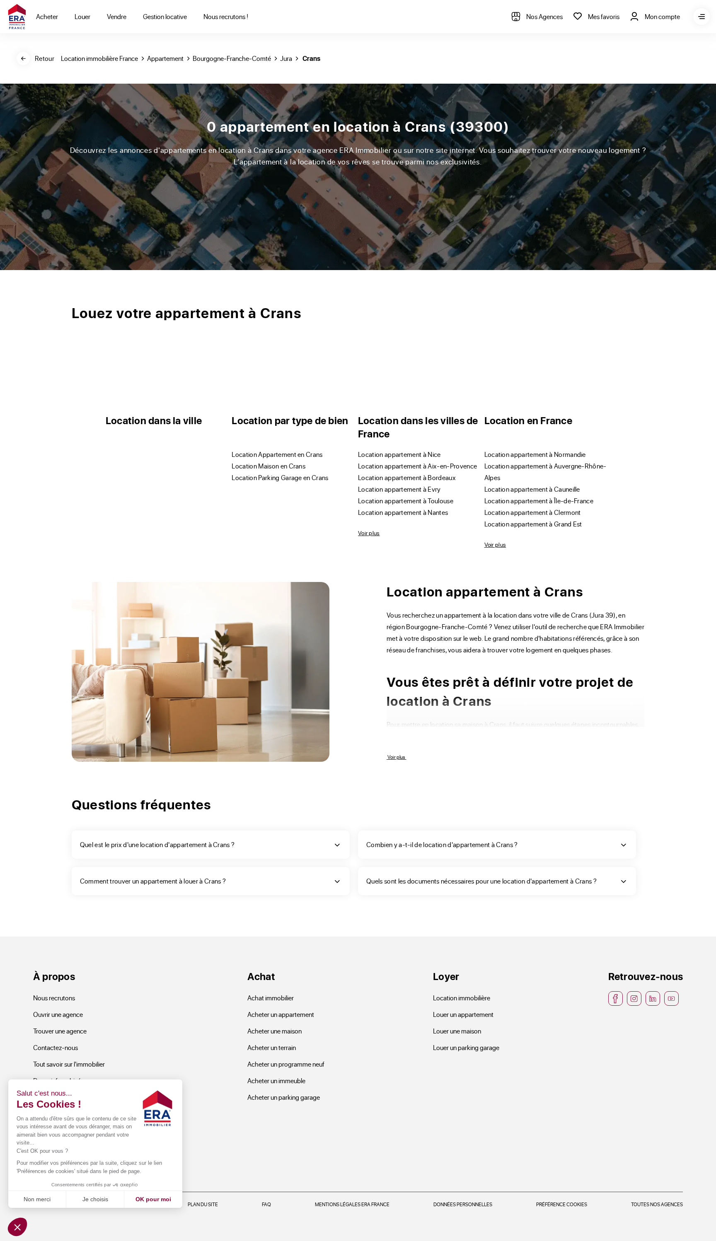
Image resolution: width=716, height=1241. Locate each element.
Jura (286, 58)
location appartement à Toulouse (405, 500)
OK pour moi (153, 1199)
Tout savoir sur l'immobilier (69, 1064)
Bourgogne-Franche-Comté (232, 58)
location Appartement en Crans (277, 454)
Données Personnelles (462, 1204)
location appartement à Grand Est (533, 523)
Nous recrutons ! (225, 16)
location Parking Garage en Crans (280, 477)
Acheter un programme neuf (285, 1064)
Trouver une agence (60, 1030)
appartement (165, 58)
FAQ (266, 1204)
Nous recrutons (54, 997)
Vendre (116, 16)
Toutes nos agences (657, 1204)
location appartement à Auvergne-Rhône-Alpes (545, 471)
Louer (82, 16)
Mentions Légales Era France (352, 1204)
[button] (17, 1227)
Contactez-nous (55, 1047)
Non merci (37, 1199)
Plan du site (203, 1204)
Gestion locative (165, 16)
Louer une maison (457, 1030)
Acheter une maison (274, 1030)
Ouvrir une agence (58, 1014)
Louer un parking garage (466, 1047)
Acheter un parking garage (283, 1097)
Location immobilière (461, 997)
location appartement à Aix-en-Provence (417, 465)
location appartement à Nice (399, 454)
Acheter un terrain (271, 1047)
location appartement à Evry (399, 489)
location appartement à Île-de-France (539, 500)
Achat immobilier (270, 997)
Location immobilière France (99, 58)
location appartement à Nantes (403, 512)
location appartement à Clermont (532, 512)
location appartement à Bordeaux (407, 477)
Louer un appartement (463, 1014)
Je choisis (95, 1199)
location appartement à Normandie (535, 454)
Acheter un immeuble (276, 1080)
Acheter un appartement (280, 1014)
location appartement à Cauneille (532, 489)
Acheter (47, 16)
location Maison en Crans (268, 465)
